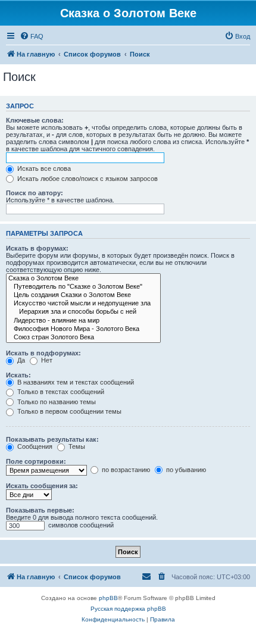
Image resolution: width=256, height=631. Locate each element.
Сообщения (33, 446)
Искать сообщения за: (42, 485)
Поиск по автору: (34, 192)
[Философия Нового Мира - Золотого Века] (83, 329)
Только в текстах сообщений (59, 391)
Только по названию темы (55, 401)
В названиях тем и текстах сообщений (74, 382)
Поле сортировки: (36, 461)
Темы (76, 446)
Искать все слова (43, 168)
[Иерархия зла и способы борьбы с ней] (83, 312)
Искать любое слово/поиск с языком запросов (86, 178)
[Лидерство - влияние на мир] (83, 321)
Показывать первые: (40, 510)
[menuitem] (31, 36)
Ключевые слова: (35, 120)
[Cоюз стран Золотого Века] (83, 337)
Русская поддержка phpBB (128, 608)
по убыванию (185, 469)
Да (20, 360)
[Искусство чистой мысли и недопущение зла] (83, 303)
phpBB (108, 598)
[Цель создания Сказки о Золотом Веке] (83, 295)
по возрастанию (125, 469)
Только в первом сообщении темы (68, 411)
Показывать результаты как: (52, 439)
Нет (45, 360)
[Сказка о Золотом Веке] (83, 278)
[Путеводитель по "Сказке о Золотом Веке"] (83, 287)
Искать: (18, 375)
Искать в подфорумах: (43, 353)
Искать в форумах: (37, 248)
